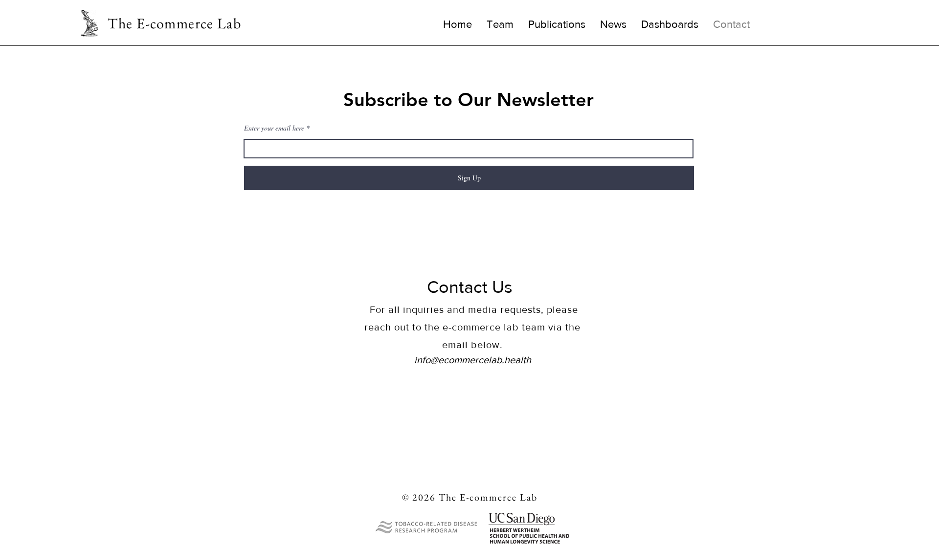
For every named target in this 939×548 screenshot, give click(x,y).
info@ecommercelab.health (472, 359)
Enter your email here (274, 128)
